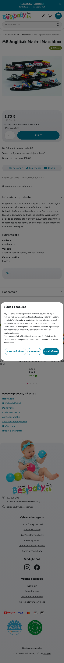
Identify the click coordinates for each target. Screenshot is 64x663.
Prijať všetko (51, 351)
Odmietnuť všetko (15, 351)
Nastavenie (34, 351)
